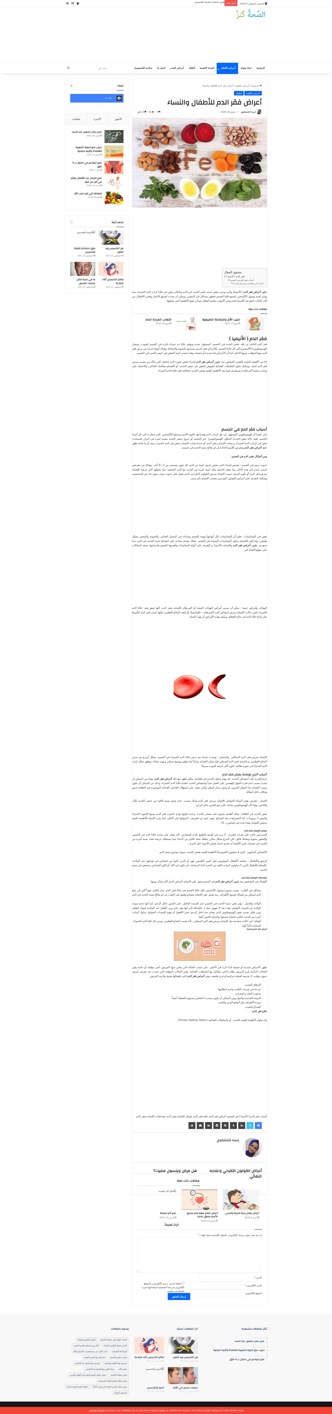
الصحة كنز (250, 549)
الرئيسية (260, 68)
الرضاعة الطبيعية (119, 1351)
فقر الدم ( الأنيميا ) (235, 276)
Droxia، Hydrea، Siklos (192, 1020)
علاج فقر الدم (200, 1116)
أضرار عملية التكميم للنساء (115, 1345)
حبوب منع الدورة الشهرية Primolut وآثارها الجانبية (89, 149)
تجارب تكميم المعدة (118, 1357)
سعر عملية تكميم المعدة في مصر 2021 (110, 1386)
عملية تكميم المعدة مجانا (77, 1386)
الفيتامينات (184, 545)
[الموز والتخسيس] (149, 1375)
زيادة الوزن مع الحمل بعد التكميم (100, 1369)
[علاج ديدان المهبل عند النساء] (113, 136)
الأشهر (118, 119)
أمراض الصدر (177, 68)
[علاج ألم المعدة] (158, 1199)
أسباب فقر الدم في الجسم (242, 280)
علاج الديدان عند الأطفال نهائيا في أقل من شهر (86, 180)
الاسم (258, 1277)
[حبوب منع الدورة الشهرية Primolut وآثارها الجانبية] (113, 151)
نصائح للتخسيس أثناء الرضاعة (112, 281)
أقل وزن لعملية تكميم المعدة (86, 1345)
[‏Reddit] (216, 1125)
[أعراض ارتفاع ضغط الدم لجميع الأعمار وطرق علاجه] (199, 1199)
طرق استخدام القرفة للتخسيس (209, 2)
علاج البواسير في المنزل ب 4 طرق (87, 164)
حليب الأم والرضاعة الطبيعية (221, 319)
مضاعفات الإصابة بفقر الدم (151, 1116)
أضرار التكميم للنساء (86, 1339)
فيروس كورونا (120, 1392)
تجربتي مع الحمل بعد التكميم (87, 1363)
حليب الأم (123, 1369)
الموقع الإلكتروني (254, 1293)
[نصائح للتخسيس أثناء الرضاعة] (110, 269)
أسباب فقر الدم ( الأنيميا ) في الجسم (247, 1116)
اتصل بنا (161, 68)
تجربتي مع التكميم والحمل (115, 1363)
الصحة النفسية (207, 68)
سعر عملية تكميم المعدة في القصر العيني (88, 1375)
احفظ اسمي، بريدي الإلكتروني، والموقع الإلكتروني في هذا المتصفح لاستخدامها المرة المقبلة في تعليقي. (163, 1287)
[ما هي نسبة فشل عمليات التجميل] (82, 269)
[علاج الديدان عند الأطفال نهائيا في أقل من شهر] (113, 182)
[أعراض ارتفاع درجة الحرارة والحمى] (241, 1199)
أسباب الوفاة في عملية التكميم (113, 1339)
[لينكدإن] (241, 1125)
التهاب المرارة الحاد (158, 319)
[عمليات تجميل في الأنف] (183, 1375)
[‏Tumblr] (233, 1125)
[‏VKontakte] (208, 1125)
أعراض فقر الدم (217, 1116)
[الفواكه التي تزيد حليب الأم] (113, 198)
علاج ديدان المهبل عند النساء (87, 132)
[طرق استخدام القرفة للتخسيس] (82, 238)
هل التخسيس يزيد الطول (114, 250)
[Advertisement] (131, 35)
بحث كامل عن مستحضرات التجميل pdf (90, 1351)
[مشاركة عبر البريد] (200, 1125)
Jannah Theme (97, 1410)
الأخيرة (97, 119)
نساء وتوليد (246, 68)
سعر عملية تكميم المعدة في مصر (112, 1380)
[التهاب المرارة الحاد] (186, 323)
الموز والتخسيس (155, 1387)
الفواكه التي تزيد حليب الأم (88, 193)
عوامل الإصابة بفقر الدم (179, 1116)
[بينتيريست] (225, 1125)
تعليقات (76, 119)
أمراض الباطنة (228, 68)
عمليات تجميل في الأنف (185, 1387)
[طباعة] (191, 1125)
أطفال (192, 68)
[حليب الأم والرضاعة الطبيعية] (254, 323)
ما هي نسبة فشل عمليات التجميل (86, 281)
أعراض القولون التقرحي (231, 478)
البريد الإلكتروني (253, 1285)
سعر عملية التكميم (119, 1375)
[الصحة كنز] (250, 14)
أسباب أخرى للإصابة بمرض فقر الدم (249, 283)
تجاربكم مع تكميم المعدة (94, 1357)
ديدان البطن (214, 787)
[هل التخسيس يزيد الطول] (110, 238)
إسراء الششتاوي (248, 112)
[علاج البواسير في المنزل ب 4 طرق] (113, 167)
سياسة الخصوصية (143, 68)
